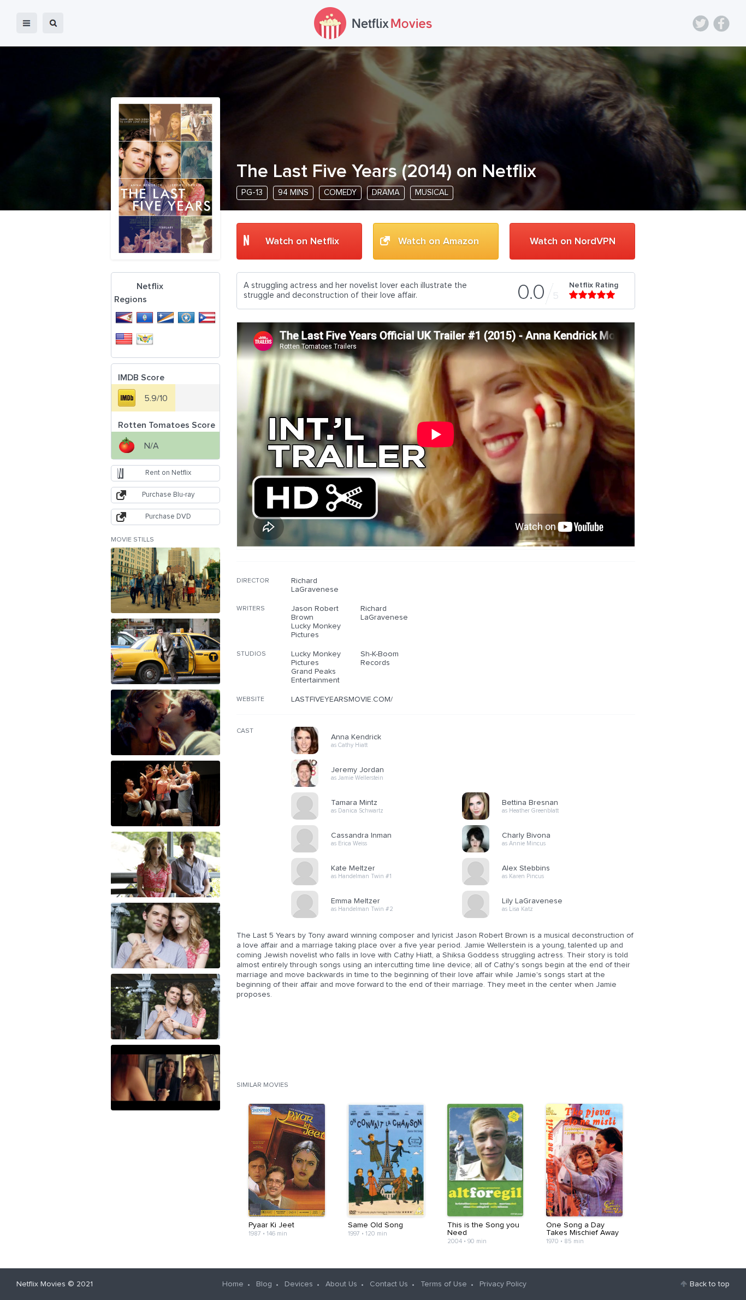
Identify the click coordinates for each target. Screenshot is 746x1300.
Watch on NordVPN (572, 241)
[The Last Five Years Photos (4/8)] (165, 793)
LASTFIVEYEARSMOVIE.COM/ (342, 699)
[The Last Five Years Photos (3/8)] (165, 722)
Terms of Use (444, 1284)
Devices (299, 1284)
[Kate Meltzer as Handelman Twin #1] (380, 883)
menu (26, 23)
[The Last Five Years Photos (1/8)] (165, 580)
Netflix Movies (41, 1284)
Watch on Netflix (302, 241)
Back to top (710, 1284)
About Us (341, 1284)
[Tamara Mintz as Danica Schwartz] (380, 818)
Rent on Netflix (168, 473)
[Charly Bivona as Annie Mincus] (551, 851)
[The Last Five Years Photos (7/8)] (165, 1006)
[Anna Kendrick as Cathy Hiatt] (380, 752)
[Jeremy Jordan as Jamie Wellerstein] (380, 785)
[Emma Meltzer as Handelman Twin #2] (380, 916)
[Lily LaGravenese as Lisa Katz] (551, 916)
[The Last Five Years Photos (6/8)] (165, 935)
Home (233, 1284)
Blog (264, 1284)
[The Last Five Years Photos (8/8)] (165, 1077)
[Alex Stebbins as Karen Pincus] (551, 883)
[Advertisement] (553, 646)
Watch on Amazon (438, 241)
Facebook (721, 23)
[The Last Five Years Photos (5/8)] (165, 864)
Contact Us (389, 1284)
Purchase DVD (168, 516)
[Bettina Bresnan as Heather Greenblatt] (551, 818)
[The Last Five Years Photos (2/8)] (165, 651)
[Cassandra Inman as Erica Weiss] (380, 851)
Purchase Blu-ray (168, 494)
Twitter (700, 23)
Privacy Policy (502, 1284)
